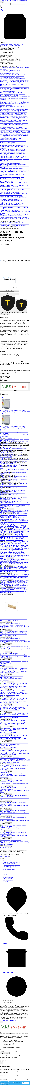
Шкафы (6, 154)
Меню (2, 2)
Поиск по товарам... (5, 3)
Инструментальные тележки (7, 192)
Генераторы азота (7, 105)
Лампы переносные (8, 195)
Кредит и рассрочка (10, 45)
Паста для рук (6, 215)
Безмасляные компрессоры (12, 109)
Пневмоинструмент (5, 163)
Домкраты (7, 89)
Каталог (6, 44)
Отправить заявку (5, 1053)
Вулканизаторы (21, 100)
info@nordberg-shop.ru (9, 972)
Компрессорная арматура (19, 114)
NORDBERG (3, 222)
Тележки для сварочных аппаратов (12, 208)
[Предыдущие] (1, 439)
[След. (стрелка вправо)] (2, 1061)
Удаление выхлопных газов (15, 131)
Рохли (14, 84)
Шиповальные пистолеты (11, 102)
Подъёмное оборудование (10, 860)
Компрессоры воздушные (9, 863)
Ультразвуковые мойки (14, 132)
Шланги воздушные (16, 113)
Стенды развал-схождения (7, 157)
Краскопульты (7, 172)
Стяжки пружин (19, 134)
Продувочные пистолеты (12, 197)
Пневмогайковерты (12, 92)
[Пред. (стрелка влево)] (0, 1061)
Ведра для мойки (10, 153)
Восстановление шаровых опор (13, 141)
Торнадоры (19, 193)
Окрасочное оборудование (10, 867)
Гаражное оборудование (9, 866)
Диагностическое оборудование (11, 865)
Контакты (17, 45)
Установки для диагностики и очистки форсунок (14, 118)
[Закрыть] (1, 1022)
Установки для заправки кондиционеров (10, 185)
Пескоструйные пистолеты (13, 143)
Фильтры (10, 114)
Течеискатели (6, 188)
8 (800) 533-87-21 (4, 856)
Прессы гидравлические (12, 127)
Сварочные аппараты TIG (15, 207)
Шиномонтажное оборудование (11, 862)
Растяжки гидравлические (11, 177)
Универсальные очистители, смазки (12, 214)
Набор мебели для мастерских (8, 150)
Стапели (2, 177)
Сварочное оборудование (9, 869)
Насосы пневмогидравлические (11, 83)
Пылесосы (5, 200)
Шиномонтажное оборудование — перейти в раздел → (14, 87)
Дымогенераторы (8, 123)
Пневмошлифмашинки (11, 100)
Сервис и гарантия (13, 44)
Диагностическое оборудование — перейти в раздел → (14, 116)
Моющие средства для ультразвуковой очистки (11, 216)
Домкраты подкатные (14, 78)
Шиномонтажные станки (20, 88)
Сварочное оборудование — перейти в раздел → (13, 203)
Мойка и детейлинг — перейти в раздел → (11, 190)
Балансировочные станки (6, 88)
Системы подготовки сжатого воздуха (14, 170)
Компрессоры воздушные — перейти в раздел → (13, 106)
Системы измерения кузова (14, 179)
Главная (2, 44)
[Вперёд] (4, 501)
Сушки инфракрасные (6, 168)
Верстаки (6, 152)
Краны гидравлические (14, 74)
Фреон (22, 189)
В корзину (9, 293)
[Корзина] (15, 41)
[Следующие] (4, 439)
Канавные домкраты (17, 80)
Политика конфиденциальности (8, 1020)
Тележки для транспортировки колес (14, 103)
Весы (11, 186)
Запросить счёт (6, 314)
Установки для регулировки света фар (10, 117)
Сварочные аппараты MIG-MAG (13, 206)
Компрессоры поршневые (7, 107)
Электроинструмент (11, 164)
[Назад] (1, 501)
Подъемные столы (17, 81)
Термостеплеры (10, 181)
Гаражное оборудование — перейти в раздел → (12, 124)
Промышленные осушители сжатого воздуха (14, 109)
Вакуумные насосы (15, 188)
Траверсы (11, 73)
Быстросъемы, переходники (13, 189)
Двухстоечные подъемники (7, 70)
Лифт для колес (8, 81)
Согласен (25, 1082)
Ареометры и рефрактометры (20, 123)
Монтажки (21, 102)
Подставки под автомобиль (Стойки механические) (15, 82)
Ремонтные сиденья (14, 152)
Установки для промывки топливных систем (12, 119)
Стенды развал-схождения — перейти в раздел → (13, 156)
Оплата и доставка (8, 878)
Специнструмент (21, 164)
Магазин (10, 222)
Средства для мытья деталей (20, 217)
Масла (1, 214)
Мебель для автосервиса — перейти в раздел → (12, 149)
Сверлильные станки (11, 138)
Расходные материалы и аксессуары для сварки (13, 209)
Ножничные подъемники (16, 71)
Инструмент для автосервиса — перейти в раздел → (14, 161)
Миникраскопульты (16, 172)
